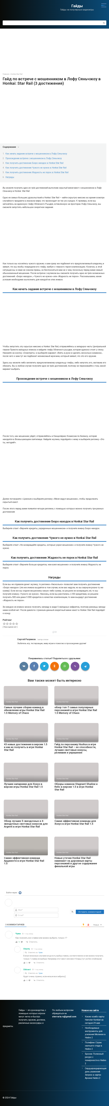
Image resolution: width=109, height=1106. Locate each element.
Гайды (77, 6)
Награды (9, 177)
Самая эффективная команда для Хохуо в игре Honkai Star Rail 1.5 (75, 822)
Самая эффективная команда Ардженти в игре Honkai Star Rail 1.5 (24, 860)
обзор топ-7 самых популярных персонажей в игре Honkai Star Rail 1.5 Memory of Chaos (75, 710)
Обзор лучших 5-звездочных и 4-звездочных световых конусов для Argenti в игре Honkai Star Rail (26, 823)
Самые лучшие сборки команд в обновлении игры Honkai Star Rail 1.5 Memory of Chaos (24, 710)
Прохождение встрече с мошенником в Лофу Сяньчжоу (33, 158)
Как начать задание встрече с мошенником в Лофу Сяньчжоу (36, 153)
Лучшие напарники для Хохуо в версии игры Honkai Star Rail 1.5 (23, 785)
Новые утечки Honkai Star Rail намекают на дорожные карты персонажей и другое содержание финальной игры (75, 862)
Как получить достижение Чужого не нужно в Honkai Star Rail (35, 167)
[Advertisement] (54, 48)
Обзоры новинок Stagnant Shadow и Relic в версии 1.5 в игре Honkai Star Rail (76, 786)
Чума (40, 952)
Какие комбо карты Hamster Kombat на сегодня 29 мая (94, 1019)
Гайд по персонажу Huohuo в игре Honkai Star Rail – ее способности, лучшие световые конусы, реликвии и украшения (75, 748)
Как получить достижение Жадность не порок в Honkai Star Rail (36, 172)
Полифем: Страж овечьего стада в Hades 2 (93, 1045)
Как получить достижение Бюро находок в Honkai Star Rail (34, 163)
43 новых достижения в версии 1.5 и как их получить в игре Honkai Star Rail (25, 747)
